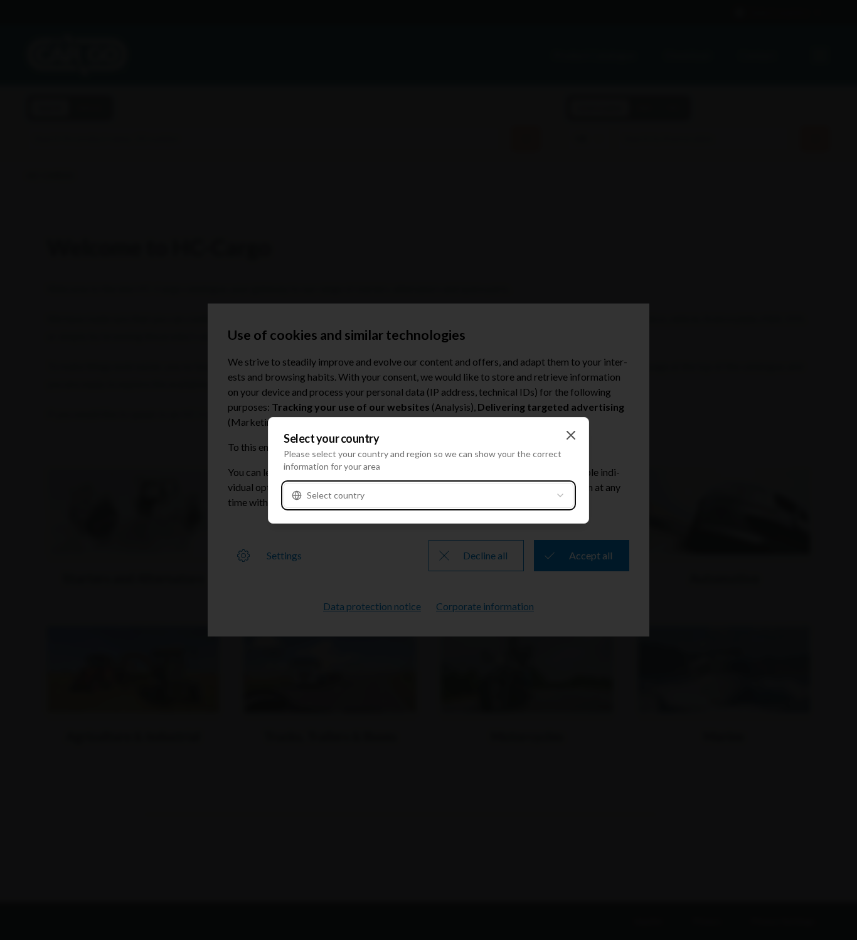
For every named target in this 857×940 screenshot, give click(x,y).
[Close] (570, 435)
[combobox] (428, 495)
